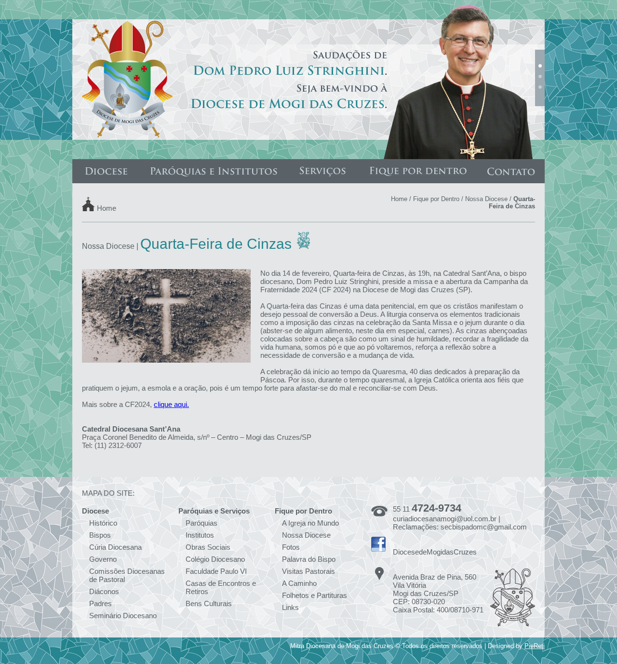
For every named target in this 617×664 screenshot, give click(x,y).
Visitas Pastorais (308, 571)
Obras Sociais (208, 547)
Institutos (200, 535)
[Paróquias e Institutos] (213, 171)
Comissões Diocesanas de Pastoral (127, 575)
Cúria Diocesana (115, 547)
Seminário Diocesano (123, 615)
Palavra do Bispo (308, 559)
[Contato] (511, 171)
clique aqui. (171, 404)
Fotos (291, 547)
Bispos (100, 535)
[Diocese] (106, 171)
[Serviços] (322, 171)
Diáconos (104, 591)
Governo (103, 559)
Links (290, 607)
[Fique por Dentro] (417, 171)
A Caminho (299, 583)
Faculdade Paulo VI (216, 571)
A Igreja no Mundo (310, 523)
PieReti (534, 646)
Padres (100, 603)
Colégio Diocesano (215, 559)
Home (106, 207)
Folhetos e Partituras (314, 595)
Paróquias (201, 523)
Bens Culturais (209, 603)
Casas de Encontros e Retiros (221, 587)
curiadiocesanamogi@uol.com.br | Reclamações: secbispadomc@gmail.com (460, 523)
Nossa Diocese (486, 199)
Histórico (103, 523)
